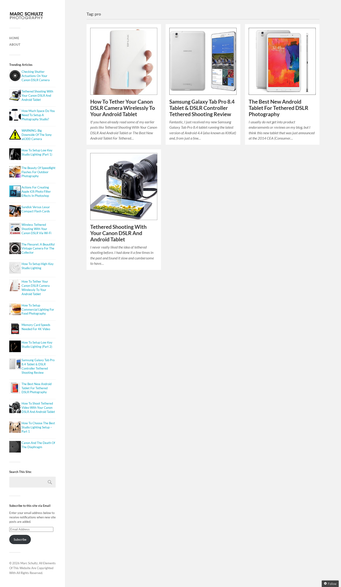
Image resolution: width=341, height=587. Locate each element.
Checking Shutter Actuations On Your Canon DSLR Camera (36, 76)
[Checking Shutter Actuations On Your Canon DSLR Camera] (14, 76)
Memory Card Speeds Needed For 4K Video (36, 327)
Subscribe (20, 539)
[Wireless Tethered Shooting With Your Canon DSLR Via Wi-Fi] (14, 229)
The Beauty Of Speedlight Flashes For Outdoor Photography (38, 172)
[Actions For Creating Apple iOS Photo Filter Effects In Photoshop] (14, 191)
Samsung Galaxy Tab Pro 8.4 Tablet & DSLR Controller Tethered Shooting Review (38, 366)
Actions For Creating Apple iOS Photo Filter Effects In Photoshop (36, 191)
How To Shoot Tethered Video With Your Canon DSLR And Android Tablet (38, 408)
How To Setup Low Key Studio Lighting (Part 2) (37, 344)
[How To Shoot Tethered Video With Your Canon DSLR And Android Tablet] (14, 408)
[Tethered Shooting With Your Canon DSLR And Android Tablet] (14, 95)
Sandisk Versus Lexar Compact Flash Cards (36, 209)
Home (14, 38)
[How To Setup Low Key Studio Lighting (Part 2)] (14, 347)
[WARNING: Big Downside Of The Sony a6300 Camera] (14, 135)
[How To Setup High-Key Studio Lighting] (14, 268)
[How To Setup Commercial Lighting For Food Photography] (14, 309)
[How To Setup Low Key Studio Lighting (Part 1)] (14, 154)
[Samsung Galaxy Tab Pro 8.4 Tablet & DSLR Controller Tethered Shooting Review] (14, 364)
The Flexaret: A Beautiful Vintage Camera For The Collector (38, 248)
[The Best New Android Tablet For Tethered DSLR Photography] (14, 388)
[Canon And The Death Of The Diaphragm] (14, 447)
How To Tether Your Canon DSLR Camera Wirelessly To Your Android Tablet (36, 288)
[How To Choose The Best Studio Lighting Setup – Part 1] (14, 427)
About (15, 44)
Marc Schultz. (29, 563)
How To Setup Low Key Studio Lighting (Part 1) (37, 152)
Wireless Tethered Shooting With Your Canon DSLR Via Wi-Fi (36, 229)
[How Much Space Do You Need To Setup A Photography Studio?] (14, 115)
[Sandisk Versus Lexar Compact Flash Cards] (14, 211)
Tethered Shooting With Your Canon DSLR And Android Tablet (37, 95)
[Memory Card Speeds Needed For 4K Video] (14, 329)
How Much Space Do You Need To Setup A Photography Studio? (38, 115)
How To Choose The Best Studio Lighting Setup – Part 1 (38, 427)
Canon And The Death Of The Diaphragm (38, 445)
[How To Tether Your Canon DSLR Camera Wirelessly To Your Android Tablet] (14, 286)
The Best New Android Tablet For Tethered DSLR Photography (36, 388)
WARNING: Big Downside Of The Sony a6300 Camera (37, 135)
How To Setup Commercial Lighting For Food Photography (38, 309)
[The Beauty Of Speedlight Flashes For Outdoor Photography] (14, 172)
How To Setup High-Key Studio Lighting (38, 266)
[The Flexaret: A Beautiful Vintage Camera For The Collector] (14, 248)
